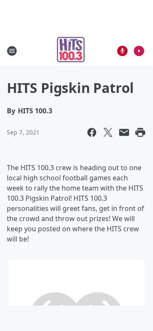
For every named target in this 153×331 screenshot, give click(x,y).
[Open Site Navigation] (12, 51)
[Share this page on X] (108, 132)
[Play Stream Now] (139, 51)
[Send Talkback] (122, 51)
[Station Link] (71, 51)
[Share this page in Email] (124, 132)
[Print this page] (140, 132)
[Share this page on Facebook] (92, 132)
